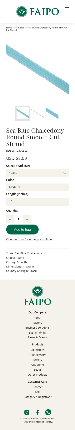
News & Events (37, 337)
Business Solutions (37, 328)
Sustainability (37, 332)
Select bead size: (18, 166)
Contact (37, 387)
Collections (38, 350)
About (37, 318)
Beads (21, 28)
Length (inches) (17, 194)
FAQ (37, 392)
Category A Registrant (38, 397)
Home (9, 28)
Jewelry (37, 360)
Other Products (37, 374)
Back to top (37, 425)
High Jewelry (38, 355)
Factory (37, 323)
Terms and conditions (33, 422)
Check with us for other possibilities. (29, 239)
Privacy (48, 422)
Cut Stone (37, 365)
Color (10, 180)
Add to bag (22, 229)
